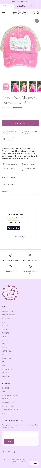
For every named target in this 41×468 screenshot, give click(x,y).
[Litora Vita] (35, 6)
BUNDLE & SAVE (7, 369)
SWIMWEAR (6, 347)
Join (9, 442)
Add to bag (20, 123)
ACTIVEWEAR (6, 351)
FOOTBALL (5, 326)
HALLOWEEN (6, 376)
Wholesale (6, 413)
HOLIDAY (5, 355)
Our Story (6, 391)
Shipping (5, 388)
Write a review (13, 228)
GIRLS (4, 337)
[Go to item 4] (32, 86)
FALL (3, 322)
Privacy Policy (8, 406)
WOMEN (5, 344)
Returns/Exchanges (10, 395)
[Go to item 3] (24, 86)
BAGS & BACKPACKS (9, 318)
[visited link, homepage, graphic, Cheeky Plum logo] (7, 6)
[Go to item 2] (15, 86)
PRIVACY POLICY (29, 459)
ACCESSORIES (7, 358)
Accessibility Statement (11, 410)
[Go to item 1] (6, 86)
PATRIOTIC (5, 333)
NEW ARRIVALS (7, 311)
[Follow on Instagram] (9, 452)
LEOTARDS (5, 340)
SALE (4, 362)
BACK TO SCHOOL (8, 315)
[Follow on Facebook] (3, 452)
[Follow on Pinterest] (15, 452)
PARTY (4, 365)
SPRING (5, 329)
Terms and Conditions (11, 402)
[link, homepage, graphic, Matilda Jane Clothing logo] (21, 6)
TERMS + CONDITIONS (20, 461)
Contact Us (6, 399)
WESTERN (5, 373)
